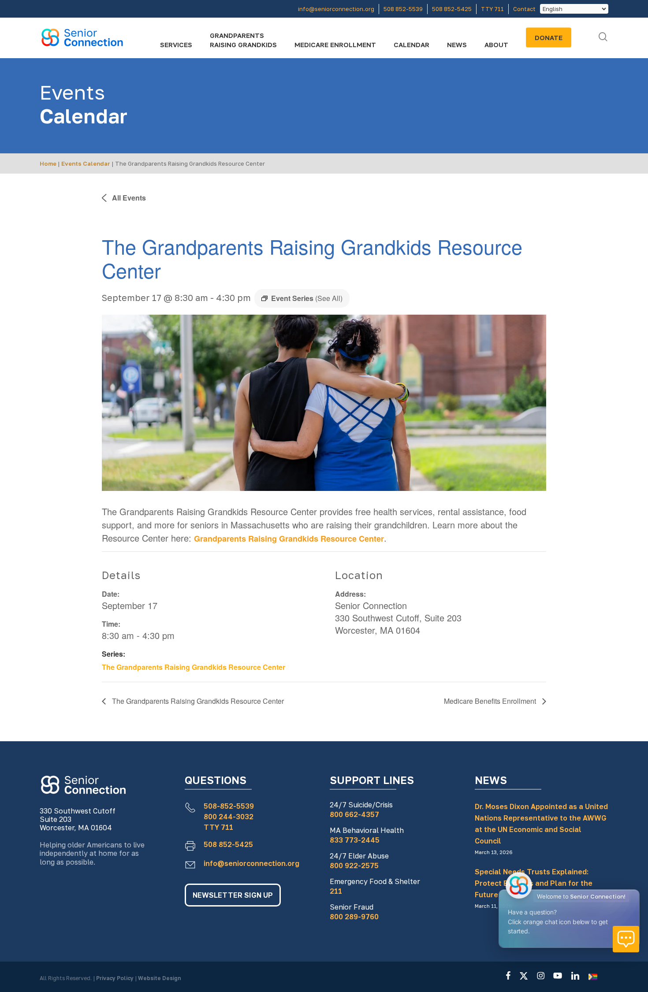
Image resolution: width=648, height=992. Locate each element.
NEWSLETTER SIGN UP (233, 895)
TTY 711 (218, 827)
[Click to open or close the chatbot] (626, 939)
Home (48, 163)
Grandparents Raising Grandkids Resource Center (289, 538)
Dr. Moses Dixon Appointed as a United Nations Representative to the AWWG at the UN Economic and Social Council (541, 823)
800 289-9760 (354, 916)
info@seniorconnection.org (251, 863)
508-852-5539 (229, 806)
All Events (128, 198)
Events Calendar (85, 163)
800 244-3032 (228, 816)
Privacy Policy (115, 978)
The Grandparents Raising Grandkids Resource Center (193, 667)
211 (336, 891)
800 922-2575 (354, 865)
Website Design (159, 978)
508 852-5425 (228, 844)
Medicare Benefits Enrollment (491, 701)
